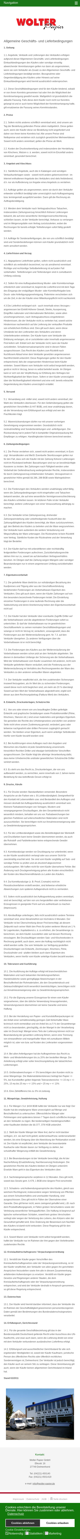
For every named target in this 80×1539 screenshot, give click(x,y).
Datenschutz (33, 1499)
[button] (5, 1514)
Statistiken (36, 1533)
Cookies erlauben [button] (57, 1522)
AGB (44, 1499)
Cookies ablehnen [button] (22, 1522)
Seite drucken (60, 1499)
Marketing (54, 1533)
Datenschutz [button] (15, 1513)
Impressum (18, 1499)
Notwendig (16, 1533)
